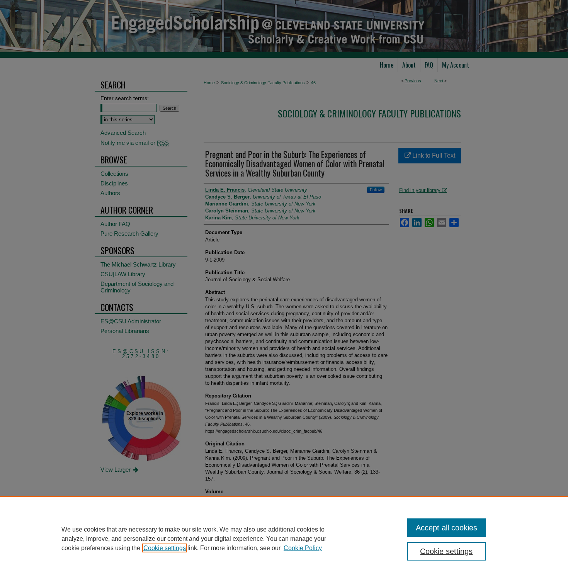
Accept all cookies (446, 527)
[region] (284, 538)
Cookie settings (164, 548)
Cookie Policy (303, 548)
